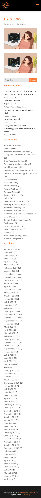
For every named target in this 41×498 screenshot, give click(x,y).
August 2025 (10, 283)
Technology (9, 223)
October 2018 (10, 445)
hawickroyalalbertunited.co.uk (17, 170)
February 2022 (11, 336)
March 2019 (9, 429)
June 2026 (9, 255)
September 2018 (11, 448)
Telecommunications (13, 229)
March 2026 (9, 265)
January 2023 (10, 311)
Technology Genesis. (27, 492)
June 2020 (9, 392)
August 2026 (10, 249)
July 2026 (8, 252)
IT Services (9, 180)
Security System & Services (16, 204)
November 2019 (11, 414)
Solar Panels (9, 217)
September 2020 (12, 383)
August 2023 (10, 299)
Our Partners (10, 186)
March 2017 (9, 473)
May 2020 (9, 395)
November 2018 (11, 442)
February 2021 (10, 367)
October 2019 (10, 417)
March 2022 (9, 333)
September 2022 (11, 321)
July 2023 (8, 302)
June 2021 (9, 358)
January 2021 (10, 370)
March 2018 (9, 464)
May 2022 (8, 327)
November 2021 (11, 342)
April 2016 (8, 479)
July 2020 (8, 389)
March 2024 (9, 293)
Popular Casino (11, 192)
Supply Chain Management (16, 220)
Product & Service (12, 195)
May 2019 (8, 426)
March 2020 (9, 401)
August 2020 (10, 386)
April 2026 (9, 262)
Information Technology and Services (20, 173)
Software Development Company (18, 214)
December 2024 (11, 290)
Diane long (10, 24)
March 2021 (9, 364)
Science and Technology (15, 201)
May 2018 (8, 457)
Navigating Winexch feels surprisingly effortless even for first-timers (20, 128)
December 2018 (11, 439)
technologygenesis (12, 226)
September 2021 (11, 349)
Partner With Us (11, 189)
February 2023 (11, 308)
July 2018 (8, 451)
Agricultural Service (12, 145)
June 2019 (9, 423)
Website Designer (12, 239)
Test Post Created (12, 100)
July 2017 (8, 470)
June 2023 (9, 305)
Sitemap (27, 494)
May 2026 (8, 259)
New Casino (9, 183)
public (6, 198)
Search (33, 80)
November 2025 (11, 277)
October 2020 (10, 380)
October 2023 (10, 296)
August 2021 (9, 352)
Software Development (14, 211)
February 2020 (11, 405)
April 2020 (9, 398)
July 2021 (8, 355)
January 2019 (10, 436)
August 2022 (10, 324)
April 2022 (9, 330)
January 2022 (10, 339)
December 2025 (11, 274)
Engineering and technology (16, 164)
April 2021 (8, 361)
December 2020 (11, 373)
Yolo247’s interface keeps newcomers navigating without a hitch (18, 110)
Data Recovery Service (14, 161)
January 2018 (10, 467)
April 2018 (8, 461)
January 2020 (10, 408)
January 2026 (10, 271)
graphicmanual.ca (12, 167)
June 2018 (9, 454)
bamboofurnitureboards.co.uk (17, 152)
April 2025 (9, 286)
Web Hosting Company (14, 235)
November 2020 (11, 377)
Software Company (12, 208)
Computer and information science (19, 155)
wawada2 (8, 232)
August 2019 (9, 420)
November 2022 (11, 318)
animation (8, 148)
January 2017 (10, 476)
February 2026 (11, 268)
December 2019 (11, 411)
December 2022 (11, 314)
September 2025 (11, 280)
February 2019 (10, 433)
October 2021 (10, 345)
